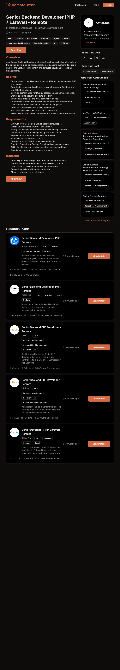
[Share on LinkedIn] (90, 58)
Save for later (107, 71)
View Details (99, 256)
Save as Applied (90, 71)
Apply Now (16, 50)
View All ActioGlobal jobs (97, 220)
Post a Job (80, 5)
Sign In (96, 5)
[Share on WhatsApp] (103, 58)
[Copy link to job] (84, 58)
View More (90, 43)
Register (108, 5)
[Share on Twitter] (97, 58)
